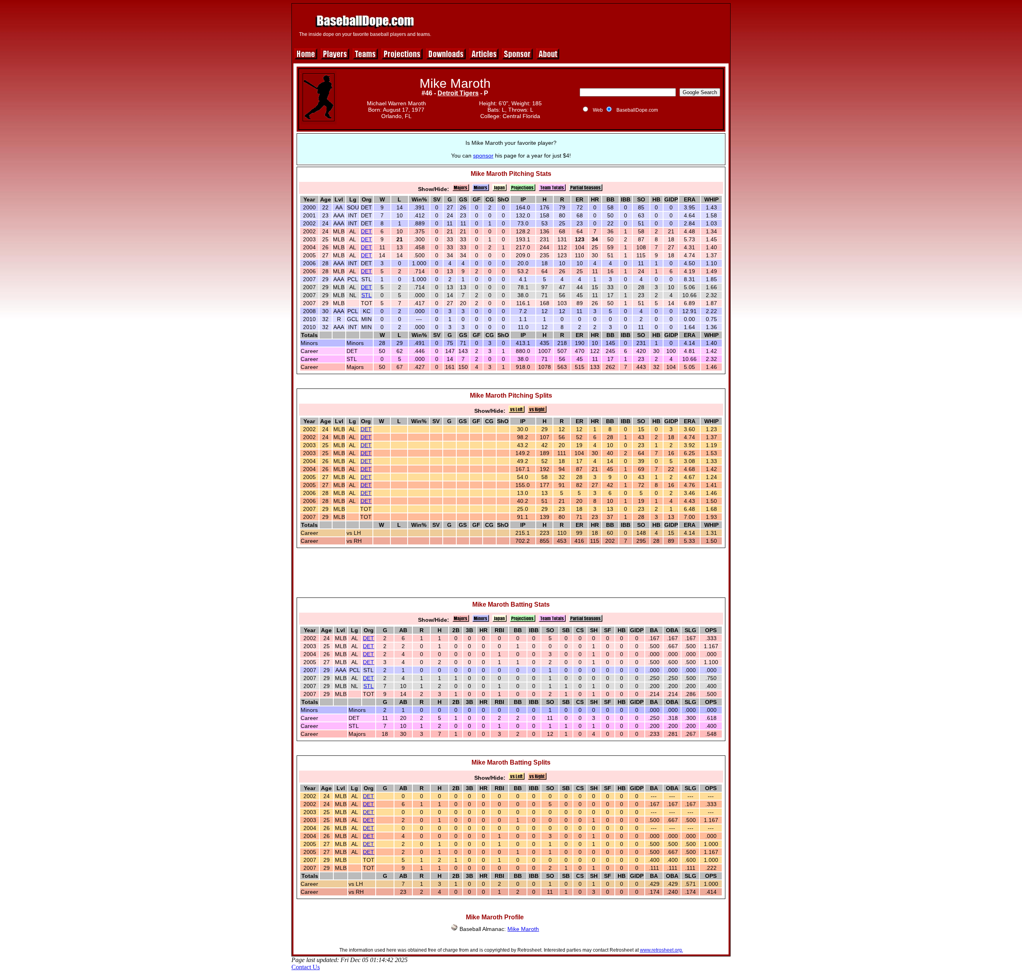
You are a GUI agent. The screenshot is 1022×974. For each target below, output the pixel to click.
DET (366, 231)
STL (366, 295)
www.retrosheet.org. (661, 950)
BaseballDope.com (637, 110)
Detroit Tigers (458, 93)
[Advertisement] (581, 25)
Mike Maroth (523, 929)
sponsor (483, 155)
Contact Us (305, 967)
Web (598, 110)
